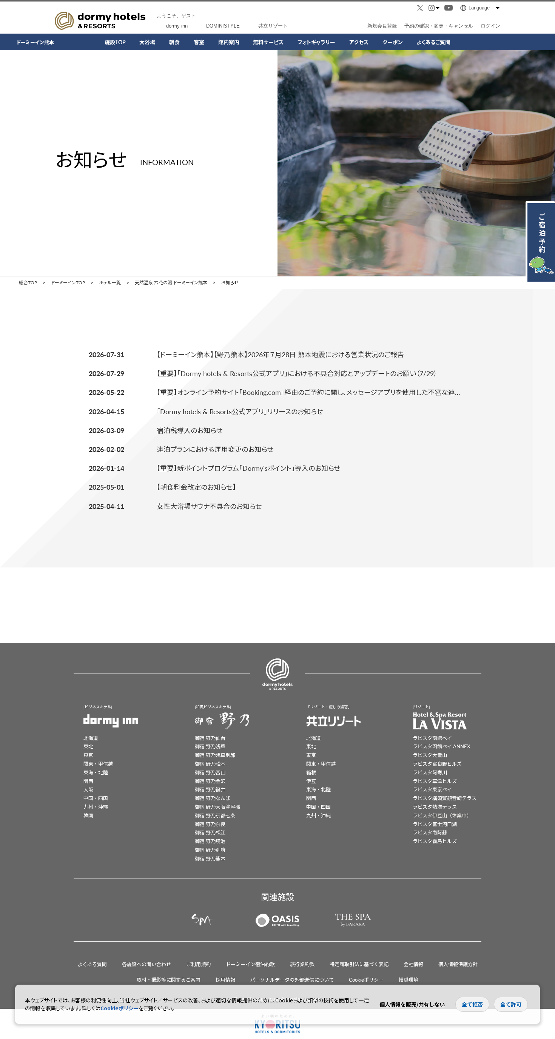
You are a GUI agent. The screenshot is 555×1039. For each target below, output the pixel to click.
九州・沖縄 (95, 806)
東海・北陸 (95, 772)
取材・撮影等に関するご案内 (168, 979)
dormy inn (177, 26)
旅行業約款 (302, 964)
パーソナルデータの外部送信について (292, 979)
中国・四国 (95, 798)
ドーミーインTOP (68, 283)
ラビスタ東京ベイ (432, 789)
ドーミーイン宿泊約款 (250, 964)
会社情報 (413, 964)
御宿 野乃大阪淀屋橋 (217, 806)
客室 (199, 42)
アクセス (358, 42)
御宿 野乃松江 (210, 832)
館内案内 (228, 42)
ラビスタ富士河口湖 (435, 824)
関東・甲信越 (98, 763)
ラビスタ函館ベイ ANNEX (441, 746)
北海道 (90, 737)
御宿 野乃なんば (212, 798)
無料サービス (268, 42)
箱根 (311, 772)
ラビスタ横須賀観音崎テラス (444, 798)
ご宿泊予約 (542, 233)
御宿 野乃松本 (210, 763)
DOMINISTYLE (223, 26)
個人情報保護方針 (458, 964)
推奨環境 (408, 979)
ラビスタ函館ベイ (432, 737)
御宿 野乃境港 (210, 841)
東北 (88, 746)
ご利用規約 (198, 964)
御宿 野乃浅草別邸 (215, 754)
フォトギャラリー (316, 42)
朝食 (174, 42)
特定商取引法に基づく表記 (359, 964)
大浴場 (147, 42)
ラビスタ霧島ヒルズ (435, 841)
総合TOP (28, 283)
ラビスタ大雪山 (430, 754)
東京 (88, 754)
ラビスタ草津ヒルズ (435, 781)
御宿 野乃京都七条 (215, 815)
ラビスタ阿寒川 (430, 772)
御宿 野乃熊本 (210, 858)
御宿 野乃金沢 (210, 781)
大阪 (88, 789)
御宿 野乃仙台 (210, 737)
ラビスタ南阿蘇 (430, 832)
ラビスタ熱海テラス (435, 806)
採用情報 (225, 979)
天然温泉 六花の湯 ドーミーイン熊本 (171, 283)
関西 (88, 781)
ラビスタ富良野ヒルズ (437, 763)
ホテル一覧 (110, 283)
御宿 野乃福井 (210, 789)
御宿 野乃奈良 (210, 824)
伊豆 (311, 781)
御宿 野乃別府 (210, 849)
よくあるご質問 (433, 42)
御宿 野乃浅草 (210, 746)
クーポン (392, 42)
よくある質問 (92, 964)
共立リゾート (273, 26)
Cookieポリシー (366, 979)
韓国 (88, 815)
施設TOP (115, 42)
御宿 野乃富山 (210, 772)
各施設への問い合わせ (146, 964)
